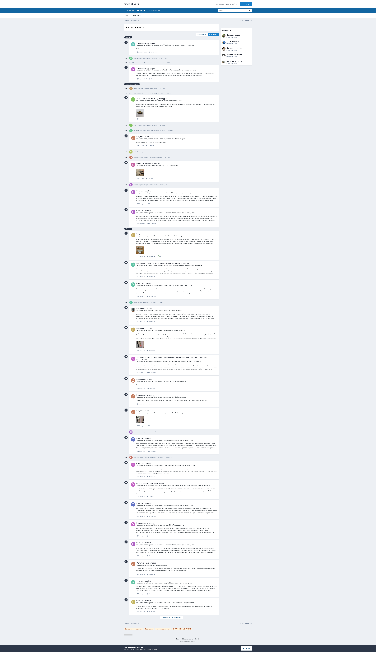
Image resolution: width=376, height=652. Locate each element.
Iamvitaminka (151, 361)
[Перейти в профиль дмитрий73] (133, 138)
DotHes (136, 432)
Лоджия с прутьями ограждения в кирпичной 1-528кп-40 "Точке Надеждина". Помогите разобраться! (171, 358)
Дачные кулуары (233, 35)
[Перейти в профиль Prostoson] (133, 235)
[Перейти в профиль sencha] (131, 184)
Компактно (202, 34)
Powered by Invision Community (188, 641)
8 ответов (150, 145)
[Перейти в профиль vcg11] (133, 265)
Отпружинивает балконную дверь (150, 483)
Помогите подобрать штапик (148, 163)
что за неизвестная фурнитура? (153, 93)
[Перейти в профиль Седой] (131, 58)
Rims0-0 (150, 45)
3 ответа (150, 178)
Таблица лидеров (154, 10)
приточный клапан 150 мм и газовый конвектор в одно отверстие (162, 263)
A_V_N (166, 583)
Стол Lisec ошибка (143, 191)
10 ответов (153, 52)
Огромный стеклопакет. (145, 43)
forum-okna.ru (131, 4)
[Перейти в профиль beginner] (133, 192)
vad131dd (169, 361)
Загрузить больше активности (171, 617)
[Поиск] (250, 10)
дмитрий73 (151, 139)
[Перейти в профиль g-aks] (133, 165)
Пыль (167, 310)
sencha (136, 184)
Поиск (126, 15)
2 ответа (151, 496)
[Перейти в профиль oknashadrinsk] (131, 157)
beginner (150, 193)
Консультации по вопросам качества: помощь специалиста (192, 485)
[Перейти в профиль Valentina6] (131, 152)
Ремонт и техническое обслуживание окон (167, 101)
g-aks (149, 165)
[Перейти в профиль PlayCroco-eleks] (131, 457)
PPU (164, 45)
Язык (177, 639)
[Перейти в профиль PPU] (133, 44)
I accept (247, 648)
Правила (154, 649)
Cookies (197, 639)
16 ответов (152, 204)
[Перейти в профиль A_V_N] (133, 582)
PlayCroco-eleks (139, 457)
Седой (136, 58)
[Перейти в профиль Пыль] (133, 310)
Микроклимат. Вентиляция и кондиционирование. (185, 265)
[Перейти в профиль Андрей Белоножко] (131, 130)
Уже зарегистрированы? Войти (226, 4)
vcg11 (165, 265)
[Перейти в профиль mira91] (131, 88)
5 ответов (151, 276)
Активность (141, 10)
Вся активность (137, 15)
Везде (243, 10)
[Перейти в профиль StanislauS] (133, 602)
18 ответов (152, 372)
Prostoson (168, 236)
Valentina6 (137, 152)
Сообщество (130, 10)
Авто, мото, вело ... (234, 61)
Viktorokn (150, 485)
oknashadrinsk (138, 157)
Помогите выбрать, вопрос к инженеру (181, 45)
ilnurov (131, 93)
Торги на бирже (232, 42)
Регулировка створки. (145, 137)
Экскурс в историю (234, 54)
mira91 (136, 88)
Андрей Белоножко (140, 130)
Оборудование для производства (183, 193)
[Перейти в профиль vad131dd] (133, 359)
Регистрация (246, 4)
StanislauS (167, 603)
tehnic (166, 440)
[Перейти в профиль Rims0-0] (133, 69)
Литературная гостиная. (236, 48)
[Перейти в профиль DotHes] (131, 432)
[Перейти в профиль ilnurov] (133, 99)
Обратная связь (187, 639)
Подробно (213, 34)
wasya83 (150, 265)
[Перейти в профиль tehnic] (133, 439)
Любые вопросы (180, 139)
